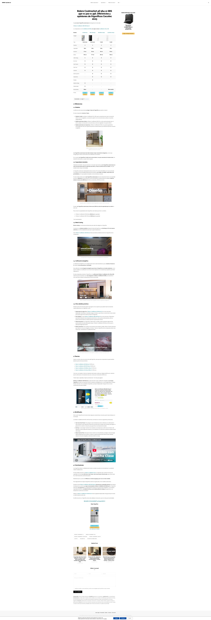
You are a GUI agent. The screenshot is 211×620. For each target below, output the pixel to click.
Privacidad (102, 612)
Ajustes (129, 618)
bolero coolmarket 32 (78, 534)
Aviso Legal (97, 612)
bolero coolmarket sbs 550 (95, 536)
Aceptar (116, 618)
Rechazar (123, 618)
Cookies (106, 612)
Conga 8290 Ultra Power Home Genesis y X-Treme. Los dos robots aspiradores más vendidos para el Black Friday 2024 (79, 559)
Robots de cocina (111, 2)
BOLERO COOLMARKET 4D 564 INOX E (94, 501)
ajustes (105, 618)
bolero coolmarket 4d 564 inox (80, 536)
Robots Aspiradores (94, 2)
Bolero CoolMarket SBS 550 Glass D (88, 484)
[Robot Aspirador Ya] (6, 2)
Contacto (109, 612)
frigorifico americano (92, 538)
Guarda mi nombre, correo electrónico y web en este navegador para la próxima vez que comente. (92, 588)
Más (118, 2)
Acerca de (114, 612)
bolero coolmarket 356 (90, 534)
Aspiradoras (103, 2)
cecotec (76, 538)
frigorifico (82, 538)
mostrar (87, 99)
